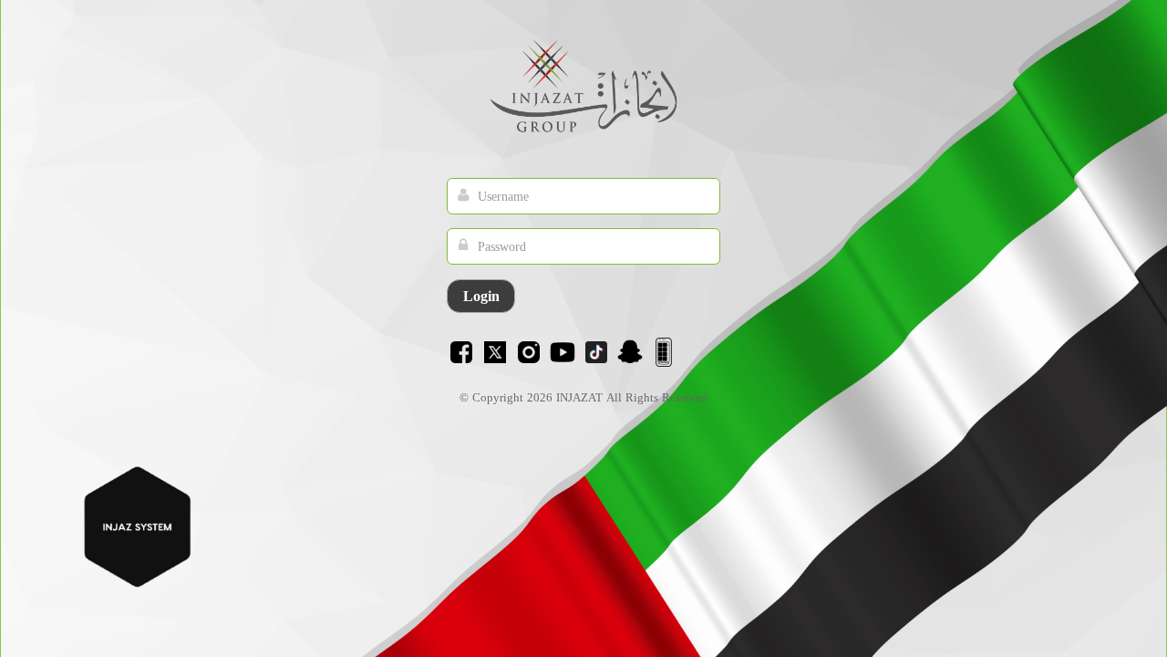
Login (481, 296)
